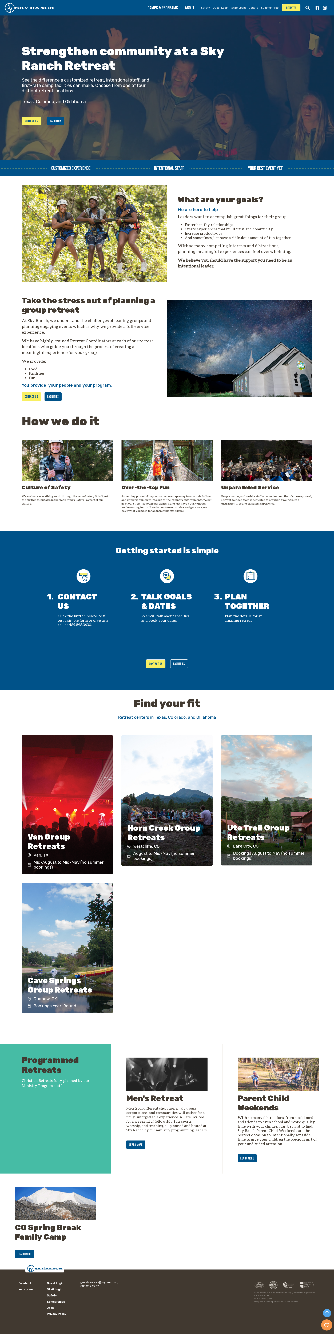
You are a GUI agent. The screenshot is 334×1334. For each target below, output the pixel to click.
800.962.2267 (89, 1286)
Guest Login (221, 7)
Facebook (317, 8)
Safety (205, 7)
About (189, 7)
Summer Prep (270, 7)
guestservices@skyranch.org (99, 1282)
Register (291, 8)
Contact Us (31, 121)
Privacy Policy (56, 1314)
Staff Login (238, 7)
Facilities (56, 121)
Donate (253, 7)
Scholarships (56, 1301)
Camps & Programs (163, 7)
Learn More (135, 1144)
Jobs (50, 1307)
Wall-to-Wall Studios (288, 1302)
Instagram (324, 8)
